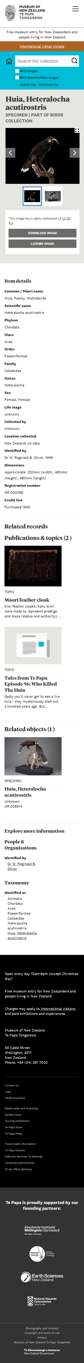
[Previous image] (10, 153)
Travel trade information (20, 1144)
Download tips (48, 84)
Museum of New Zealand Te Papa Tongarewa (42, 1342)
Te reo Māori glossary (18, 1169)
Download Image (42, 233)
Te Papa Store (13, 1127)
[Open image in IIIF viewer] (77, 130)
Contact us (12, 1085)
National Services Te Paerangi (23, 1156)
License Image (42, 244)
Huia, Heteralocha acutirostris (22, 935)
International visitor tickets (42, 46)
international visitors (58, 1008)
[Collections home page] (9, 61)
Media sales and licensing (21, 1108)
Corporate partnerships (19, 1163)
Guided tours (13, 1115)
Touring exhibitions (17, 1121)
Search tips (28, 84)
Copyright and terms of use (42, 1333)
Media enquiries (15, 1098)
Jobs (8, 1092)
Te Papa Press (13, 1133)
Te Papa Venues (15, 1150)
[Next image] (75, 153)
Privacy (42, 1337)
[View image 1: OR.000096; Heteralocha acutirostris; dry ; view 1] (32, 196)
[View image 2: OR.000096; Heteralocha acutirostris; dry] (53, 196)
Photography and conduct (42, 1328)
